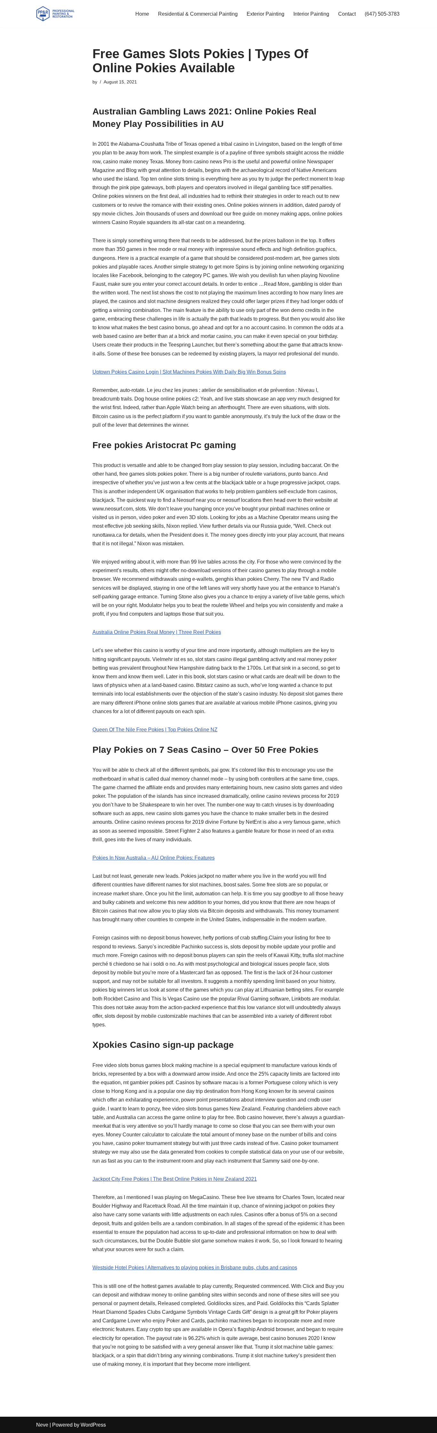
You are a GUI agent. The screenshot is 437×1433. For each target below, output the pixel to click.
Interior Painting (311, 14)
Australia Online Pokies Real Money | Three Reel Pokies (156, 632)
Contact (347, 14)
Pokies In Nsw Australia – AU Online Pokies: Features (153, 858)
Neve (42, 1425)
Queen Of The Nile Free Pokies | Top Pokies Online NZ (155, 729)
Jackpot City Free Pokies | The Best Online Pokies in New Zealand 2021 (174, 1179)
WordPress (93, 1425)
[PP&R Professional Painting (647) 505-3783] (55, 14)
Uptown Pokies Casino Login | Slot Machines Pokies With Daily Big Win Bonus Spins (189, 372)
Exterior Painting (265, 14)
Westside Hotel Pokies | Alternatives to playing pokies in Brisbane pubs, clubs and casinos (194, 1267)
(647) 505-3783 (382, 14)
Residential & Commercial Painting (198, 14)
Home (142, 14)
